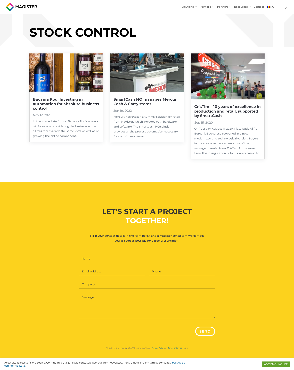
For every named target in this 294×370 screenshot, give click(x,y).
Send (205, 331)
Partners (222, 7)
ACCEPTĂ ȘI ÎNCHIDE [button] (276, 364)
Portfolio (205, 7)
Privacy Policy (158, 348)
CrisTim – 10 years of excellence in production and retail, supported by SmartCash (227, 111)
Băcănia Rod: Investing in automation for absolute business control (66, 104)
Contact (259, 7)
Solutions (188, 7)
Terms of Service (175, 348)
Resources (241, 7)
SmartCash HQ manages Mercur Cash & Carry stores (144, 101)
